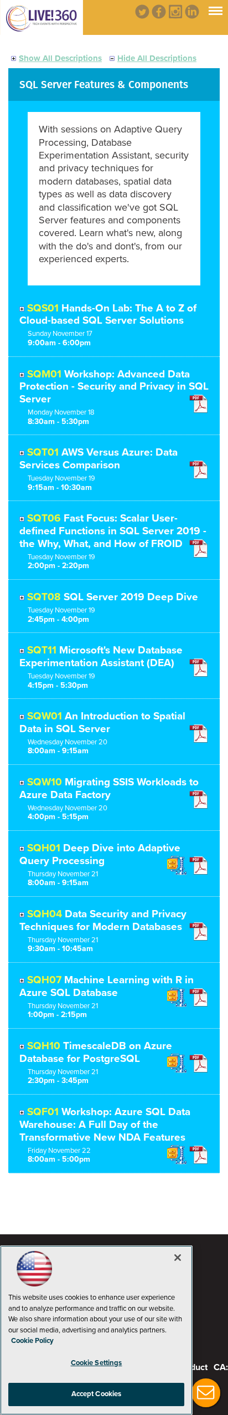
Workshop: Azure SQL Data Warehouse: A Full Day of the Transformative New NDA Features (104, 1124)
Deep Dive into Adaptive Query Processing (99, 854)
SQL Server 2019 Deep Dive (131, 597)
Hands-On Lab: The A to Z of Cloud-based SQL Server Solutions (107, 314)
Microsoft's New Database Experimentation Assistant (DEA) (101, 656)
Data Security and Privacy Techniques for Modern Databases (102, 920)
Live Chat (206, 1393)
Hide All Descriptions (156, 58)
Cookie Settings (96, 1362)
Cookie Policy (32, 1340)
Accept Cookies (96, 1394)
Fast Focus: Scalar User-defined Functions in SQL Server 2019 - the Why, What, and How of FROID (112, 531)
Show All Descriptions (60, 58)
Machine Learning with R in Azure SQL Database (106, 986)
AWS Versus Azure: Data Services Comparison (98, 458)
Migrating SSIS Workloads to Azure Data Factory (109, 788)
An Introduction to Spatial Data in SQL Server (102, 722)
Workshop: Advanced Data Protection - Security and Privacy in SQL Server (114, 387)
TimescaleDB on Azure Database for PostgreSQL (95, 1052)
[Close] (177, 1257)
